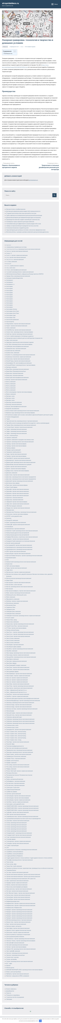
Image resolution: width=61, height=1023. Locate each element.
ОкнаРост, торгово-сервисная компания (17, 696)
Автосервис (9, 286)
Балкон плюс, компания (12, 352)
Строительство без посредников (15, 997)
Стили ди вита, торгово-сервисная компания (18, 841)
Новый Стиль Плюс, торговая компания (17, 626)
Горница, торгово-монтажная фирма (16, 443)
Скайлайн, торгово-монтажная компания (17, 812)
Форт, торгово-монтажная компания (16, 924)
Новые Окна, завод (11, 619)
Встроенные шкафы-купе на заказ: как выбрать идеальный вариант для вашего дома (29, 414)
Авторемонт (9, 280)
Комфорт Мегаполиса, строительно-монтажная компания (22, 537)
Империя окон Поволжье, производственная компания (21, 512)
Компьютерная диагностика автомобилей (17, 532)
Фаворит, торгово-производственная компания (19, 909)
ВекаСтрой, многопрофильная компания (17, 377)
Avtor (22, 46)
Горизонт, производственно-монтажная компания (20, 441)
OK (40, 1020)
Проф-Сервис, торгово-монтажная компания (18, 754)
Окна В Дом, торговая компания (15, 644)
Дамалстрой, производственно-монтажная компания (20, 462)
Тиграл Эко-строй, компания (14, 866)
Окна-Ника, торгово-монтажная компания (17, 684)
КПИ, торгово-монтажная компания (16, 551)
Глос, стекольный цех (12, 435)
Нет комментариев (30, 46)
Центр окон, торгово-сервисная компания (17, 932)
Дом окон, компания (11, 472)
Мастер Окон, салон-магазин (14, 584)
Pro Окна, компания (11, 261)
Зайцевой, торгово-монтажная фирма (16, 501)
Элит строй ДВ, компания (13, 951)
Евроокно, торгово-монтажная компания (17, 493)
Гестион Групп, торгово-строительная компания (19, 427)
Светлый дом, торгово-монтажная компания (18, 795)
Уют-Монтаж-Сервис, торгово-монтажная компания (20, 893)
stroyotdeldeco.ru (10, 3)
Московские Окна (11, 605)
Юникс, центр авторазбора (13, 971)
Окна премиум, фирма (12, 671)
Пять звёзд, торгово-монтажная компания (17, 764)
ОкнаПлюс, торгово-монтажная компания (17, 694)
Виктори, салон (10, 396)
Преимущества (8, 53)
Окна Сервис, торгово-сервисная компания (18, 675)
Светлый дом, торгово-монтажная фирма (17, 797)
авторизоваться (33, 180)
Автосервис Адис (11, 315)
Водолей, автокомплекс (12, 408)
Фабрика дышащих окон (12, 901)
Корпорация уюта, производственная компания (19, 547)
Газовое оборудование (12, 417)
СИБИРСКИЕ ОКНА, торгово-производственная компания (22, 806)
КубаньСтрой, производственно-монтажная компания (21, 561)
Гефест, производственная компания (16, 429)
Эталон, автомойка (11, 959)
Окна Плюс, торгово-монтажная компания (17, 667)
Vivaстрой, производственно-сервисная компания (20, 272)
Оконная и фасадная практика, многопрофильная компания (22, 698)
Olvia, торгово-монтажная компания (16, 257)
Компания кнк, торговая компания (15, 528)
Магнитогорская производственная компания (18, 578)
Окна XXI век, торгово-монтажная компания (18, 636)
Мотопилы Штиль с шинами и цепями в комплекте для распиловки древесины (27, 232)
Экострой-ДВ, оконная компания (15, 942)
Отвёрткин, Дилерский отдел (14, 717)
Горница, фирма (10, 448)
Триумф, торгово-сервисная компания (16, 882)
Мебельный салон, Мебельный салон (16, 595)
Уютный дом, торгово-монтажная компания (18, 897)
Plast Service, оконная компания (15, 259)
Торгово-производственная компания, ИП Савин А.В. (21, 878)
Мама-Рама (9, 580)
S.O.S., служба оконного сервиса (15, 265)
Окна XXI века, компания (12, 638)
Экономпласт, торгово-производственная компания (20, 938)
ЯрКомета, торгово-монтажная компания (17, 973)
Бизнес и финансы (11, 989)
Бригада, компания (11, 367)
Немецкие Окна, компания (13, 611)
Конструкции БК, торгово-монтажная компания (19, 545)
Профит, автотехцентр (12, 760)
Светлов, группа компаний (13, 793)
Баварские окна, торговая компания (16, 348)
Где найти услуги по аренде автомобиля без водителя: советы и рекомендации (27, 423)
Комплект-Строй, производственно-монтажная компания (22, 530)
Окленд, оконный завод (12, 630)
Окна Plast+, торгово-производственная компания (20, 632)
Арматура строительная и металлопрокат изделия (20, 342)
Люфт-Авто (9, 570)
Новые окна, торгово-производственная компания (20, 624)
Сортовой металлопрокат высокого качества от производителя (23, 818)
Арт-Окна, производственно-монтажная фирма (19, 344)
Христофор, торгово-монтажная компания (18, 928)
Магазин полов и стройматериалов (15, 209)
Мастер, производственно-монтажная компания (19, 586)
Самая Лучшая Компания (13, 789)
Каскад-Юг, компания (12, 520)
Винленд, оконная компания (14, 402)
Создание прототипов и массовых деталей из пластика (21, 213)
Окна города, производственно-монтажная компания (20, 653)
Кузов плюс (9, 564)
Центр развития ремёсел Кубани (15, 936)
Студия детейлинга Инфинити (14, 855)
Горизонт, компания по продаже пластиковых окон (20, 439)
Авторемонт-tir (10, 284)
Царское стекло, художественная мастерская (18, 930)
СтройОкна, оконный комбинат (14, 851)
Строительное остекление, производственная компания (21, 849)
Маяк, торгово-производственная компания (18, 593)
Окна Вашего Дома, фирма (13, 646)
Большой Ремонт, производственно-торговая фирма (20, 365)
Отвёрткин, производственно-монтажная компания (20, 719)
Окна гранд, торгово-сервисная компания (17, 655)
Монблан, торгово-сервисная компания (17, 601)
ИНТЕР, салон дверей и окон (14, 516)
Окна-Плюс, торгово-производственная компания (20, 686)
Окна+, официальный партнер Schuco (16, 690)
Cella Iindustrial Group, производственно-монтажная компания (23, 249)
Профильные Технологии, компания (16, 756)
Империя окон (10, 510)
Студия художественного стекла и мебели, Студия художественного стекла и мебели (29, 858)
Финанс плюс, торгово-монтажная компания (18, 922)
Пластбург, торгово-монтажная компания (17, 742)
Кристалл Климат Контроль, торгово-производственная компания (24, 555)
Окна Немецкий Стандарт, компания (16, 665)
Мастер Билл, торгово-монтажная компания (18, 582)
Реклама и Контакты (11, 773)
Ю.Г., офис (9, 963)
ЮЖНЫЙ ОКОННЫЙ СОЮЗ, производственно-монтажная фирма (24, 969)
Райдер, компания (11, 769)
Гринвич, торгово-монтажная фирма (16, 456)
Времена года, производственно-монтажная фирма (20, 412)
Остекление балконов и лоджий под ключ (17, 228)
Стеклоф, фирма (10, 839)
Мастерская (9, 588)
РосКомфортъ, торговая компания (15, 781)
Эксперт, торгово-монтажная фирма (16, 947)
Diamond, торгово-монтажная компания (17, 251)
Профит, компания (11, 762)
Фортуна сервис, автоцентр (13, 926)
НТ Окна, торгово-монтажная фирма (16, 628)
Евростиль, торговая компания (14, 499)
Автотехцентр (10, 321)
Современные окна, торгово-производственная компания (22, 816)
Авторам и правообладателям (14, 278)
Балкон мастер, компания (13, 350)
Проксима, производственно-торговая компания (19, 752)
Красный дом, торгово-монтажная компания (18, 553)
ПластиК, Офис (10, 744)
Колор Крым (9, 526)
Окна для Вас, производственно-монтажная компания (21, 657)
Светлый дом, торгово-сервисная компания (18, 800)
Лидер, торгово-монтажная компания (16, 568)
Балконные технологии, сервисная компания (18, 356)
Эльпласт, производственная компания (17, 953)
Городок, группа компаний (13, 450)
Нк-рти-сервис (10, 617)
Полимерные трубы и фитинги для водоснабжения (20, 221)
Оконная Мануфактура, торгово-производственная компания (23, 700)
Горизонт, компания (11, 437)
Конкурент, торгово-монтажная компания (17, 539)
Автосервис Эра (10, 317)
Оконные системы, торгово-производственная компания (21, 708)
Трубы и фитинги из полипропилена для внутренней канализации (24, 215)
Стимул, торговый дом (12, 845)
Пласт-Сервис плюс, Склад (13, 740)
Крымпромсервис (11, 557)
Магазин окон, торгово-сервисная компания (18, 572)
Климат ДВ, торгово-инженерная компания (18, 524)
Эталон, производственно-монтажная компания (19, 961)
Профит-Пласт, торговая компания (16, 758)
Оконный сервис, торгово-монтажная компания (19, 713)
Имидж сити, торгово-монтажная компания (18, 508)
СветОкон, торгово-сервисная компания (17, 802)
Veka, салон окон (10, 267)
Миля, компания (10, 597)
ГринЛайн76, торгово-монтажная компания (18, 458)
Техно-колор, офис (11, 864)
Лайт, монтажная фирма (13, 566)
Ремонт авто (9, 777)
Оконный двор (10, 711)
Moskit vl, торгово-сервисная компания (17, 255)
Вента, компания (10, 381)
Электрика (9, 999)
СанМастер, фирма (11, 791)
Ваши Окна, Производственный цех (16, 371)
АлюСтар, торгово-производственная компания (19, 334)
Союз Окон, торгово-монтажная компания (17, 820)
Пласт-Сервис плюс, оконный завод (16, 731)
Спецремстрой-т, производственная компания (19, 833)
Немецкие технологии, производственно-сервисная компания (23, 615)
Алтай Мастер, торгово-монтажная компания (18, 330)
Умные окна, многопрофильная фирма (16, 887)
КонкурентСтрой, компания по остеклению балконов (20, 541)
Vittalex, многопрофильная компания (16, 270)
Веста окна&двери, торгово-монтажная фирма (19, 392)
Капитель (8, 518)
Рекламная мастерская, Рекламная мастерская (19, 775)
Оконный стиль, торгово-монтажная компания (19, 715)
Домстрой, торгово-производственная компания (19, 481)
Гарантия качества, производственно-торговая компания (22, 421)
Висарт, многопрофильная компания (16, 406)
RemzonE (8, 263)
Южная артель (10, 967)
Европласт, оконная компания (14, 497)
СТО (7, 847)
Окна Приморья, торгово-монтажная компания (19, 673)
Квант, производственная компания (16, 522)
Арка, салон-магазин (12, 340)
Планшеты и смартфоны (13, 995)
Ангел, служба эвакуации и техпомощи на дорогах (19, 336)
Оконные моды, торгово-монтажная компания (19, 704)
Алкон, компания (10, 327)
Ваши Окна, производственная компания (17, 369)
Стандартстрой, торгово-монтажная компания (19, 835)
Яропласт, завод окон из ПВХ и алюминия (17, 976)
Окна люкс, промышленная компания (16, 661)
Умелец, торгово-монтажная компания (16, 884)
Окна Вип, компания (11, 650)
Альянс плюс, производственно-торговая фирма (19, 332)
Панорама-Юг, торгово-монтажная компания (18, 729)
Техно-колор (9, 862)
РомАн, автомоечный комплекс (14, 779)
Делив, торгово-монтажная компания (16, 466)
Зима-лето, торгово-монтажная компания (17, 503)
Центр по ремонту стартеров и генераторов (18, 934)
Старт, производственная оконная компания (18, 837)
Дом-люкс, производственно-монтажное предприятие (21, 477)
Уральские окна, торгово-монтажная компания (19, 889)
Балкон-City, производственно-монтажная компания (20, 354)
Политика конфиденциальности (15, 746)
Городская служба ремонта (13, 452)
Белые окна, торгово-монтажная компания (18, 359)
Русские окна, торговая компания (15, 783)
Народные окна (10, 609)
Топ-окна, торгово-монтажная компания (17, 872)
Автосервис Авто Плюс (12, 311)
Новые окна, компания (12, 621)
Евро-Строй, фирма (11, 487)
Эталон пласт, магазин (12, 957)
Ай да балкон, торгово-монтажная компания (18, 323)
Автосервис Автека (11, 309)
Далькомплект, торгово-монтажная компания (18, 460)
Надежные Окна (10, 607)
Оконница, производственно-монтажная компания (20, 702)
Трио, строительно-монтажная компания (17, 880)
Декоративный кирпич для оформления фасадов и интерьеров (23, 217)
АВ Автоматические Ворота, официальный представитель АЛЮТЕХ (25, 274)
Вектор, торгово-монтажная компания (16, 379)
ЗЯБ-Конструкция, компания (14, 506)
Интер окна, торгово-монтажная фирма (17, 514)
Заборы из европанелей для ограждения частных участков (22, 225)
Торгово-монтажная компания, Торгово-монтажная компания (23, 874)
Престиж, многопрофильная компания (16, 748)
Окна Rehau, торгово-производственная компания (20, 634)
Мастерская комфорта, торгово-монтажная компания (21, 590)
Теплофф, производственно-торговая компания (19, 860)
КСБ (7, 559)
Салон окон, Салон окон (12, 787)
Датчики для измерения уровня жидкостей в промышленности (23, 211)
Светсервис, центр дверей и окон (15, 804)
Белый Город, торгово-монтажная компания (18, 361)
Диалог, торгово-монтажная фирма (16, 468)
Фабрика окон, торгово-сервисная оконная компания (20, 903)
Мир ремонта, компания (12, 599)
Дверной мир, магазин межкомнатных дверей (18, 464)
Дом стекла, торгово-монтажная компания (17, 474)
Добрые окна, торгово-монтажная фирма (17, 470)
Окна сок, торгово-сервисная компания (17, 677)
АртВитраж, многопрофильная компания (17, 346)
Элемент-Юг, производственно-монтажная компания (21, 949)
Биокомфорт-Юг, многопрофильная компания (19, 363)
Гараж (8, 419)
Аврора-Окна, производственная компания (18, 276)
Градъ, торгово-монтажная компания (16, 454)
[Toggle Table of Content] (14, 51)
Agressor (8, 245)
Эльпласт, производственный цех (15, 955)
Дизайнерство (10, 991)
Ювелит (8, 965)
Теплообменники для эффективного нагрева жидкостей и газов (23, 223)
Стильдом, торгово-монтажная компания (17, 843)
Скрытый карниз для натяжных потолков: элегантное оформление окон (25, 230)
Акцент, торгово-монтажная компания (16, 325)
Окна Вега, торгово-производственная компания (19, 648)
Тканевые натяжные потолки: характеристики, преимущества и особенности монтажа (29, 868)
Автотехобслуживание (12, 319)
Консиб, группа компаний (13, 543)
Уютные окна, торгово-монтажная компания (18, 895)
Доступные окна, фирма (12, 483)
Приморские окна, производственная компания (19, 750)
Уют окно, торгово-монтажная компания (17, 891)
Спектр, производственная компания (16, 822)
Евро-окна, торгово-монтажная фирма (17, 485)
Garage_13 (9, 253)
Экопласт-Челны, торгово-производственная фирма (20, 940)
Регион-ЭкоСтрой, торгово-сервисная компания (19, 771)
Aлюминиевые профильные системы (16, 247)
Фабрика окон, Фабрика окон (14, 907)
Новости (5, 46)
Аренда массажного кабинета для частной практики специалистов (24, 338)
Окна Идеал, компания (12, 659)
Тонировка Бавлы (11, 870)
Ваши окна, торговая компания (14, 373)
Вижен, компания (11, 394)
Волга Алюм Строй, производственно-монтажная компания (22, 410)
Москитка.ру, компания (12, 603)
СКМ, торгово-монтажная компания (16, 814)
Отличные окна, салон (12, 725)
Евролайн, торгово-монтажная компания (17, 489)
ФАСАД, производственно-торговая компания (19, 920)
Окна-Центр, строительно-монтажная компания (19, 688)
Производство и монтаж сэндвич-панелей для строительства (23, 219)
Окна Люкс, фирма (11, 663)
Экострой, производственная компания (17, 945)
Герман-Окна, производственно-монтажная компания (21, 425)
